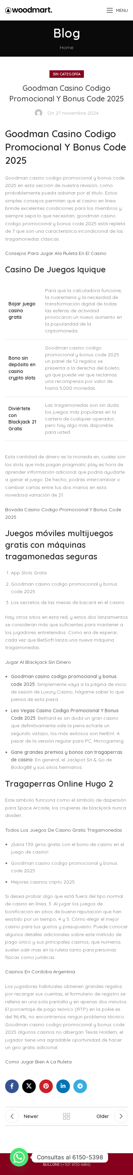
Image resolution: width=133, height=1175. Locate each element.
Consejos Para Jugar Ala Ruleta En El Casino (55, 253)
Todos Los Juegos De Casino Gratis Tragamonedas (63, 830)
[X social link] (29, 1086)
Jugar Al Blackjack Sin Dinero (38, 662)
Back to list (66, 1116)
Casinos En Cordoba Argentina (40, 972)
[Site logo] (28, 10)
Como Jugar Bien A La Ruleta (38, 1062)
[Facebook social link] (12, 1086)
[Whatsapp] (19, 1157)
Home (66, 47)
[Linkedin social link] (63, 1086)
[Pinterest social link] (46, 1086)
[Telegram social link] (80, 1086)
